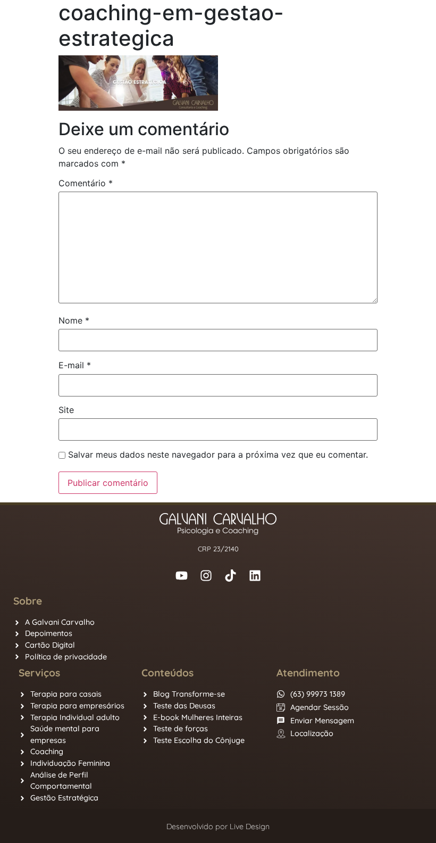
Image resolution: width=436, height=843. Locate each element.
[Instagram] (206, 575)
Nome (73, 320)
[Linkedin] (254, 575)
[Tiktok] (230, 575)
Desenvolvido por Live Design (218, 826)
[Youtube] (181, 575)
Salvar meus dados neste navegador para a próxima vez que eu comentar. (218, 454)
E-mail (74, 365)
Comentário (85, 183)
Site (66, 410)
